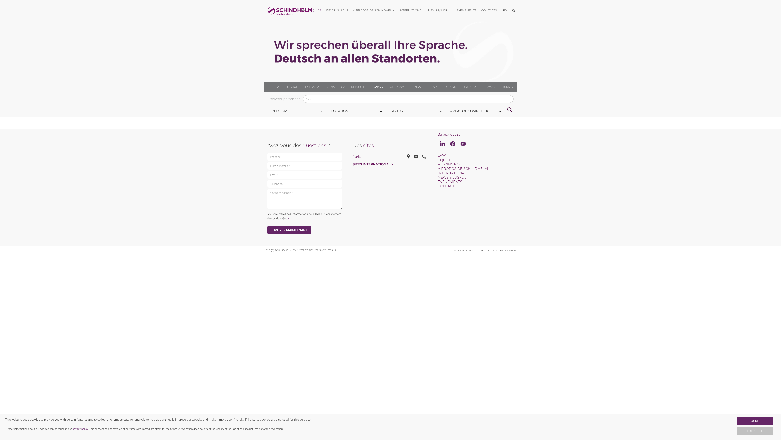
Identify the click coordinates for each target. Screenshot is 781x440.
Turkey (508, 87)
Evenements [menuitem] (466, 10)
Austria (273, 87)
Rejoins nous (451, 164)
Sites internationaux (373, 164)
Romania (469, 87)
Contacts (447, 186)
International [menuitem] (411, 10)
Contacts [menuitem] (489, 10)
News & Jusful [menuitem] (439, 10)
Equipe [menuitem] (316, 10)
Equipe (444, 160)
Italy (434, 87)
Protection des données (499, 250)
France (377, 87)
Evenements (450, 182)
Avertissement (464, 250)
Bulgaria (312, 87)
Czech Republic (353, 87)
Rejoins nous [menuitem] (337, 10)
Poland (450, 87)
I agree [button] (755, 421)
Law (442, 156)
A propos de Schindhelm (463, 169)
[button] (735, 427)
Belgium (292, 87)
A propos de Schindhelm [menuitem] (374, 10)
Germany (397, 87)
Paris (357, 157)
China (330, 87)
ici (289, 218)
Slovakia (489, 87)
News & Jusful (452, 178)
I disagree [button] (755, 431)
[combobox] (297, 111)
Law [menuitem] (302, 10)
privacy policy (80, 429)
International (452, 173)
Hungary (417, 87)
